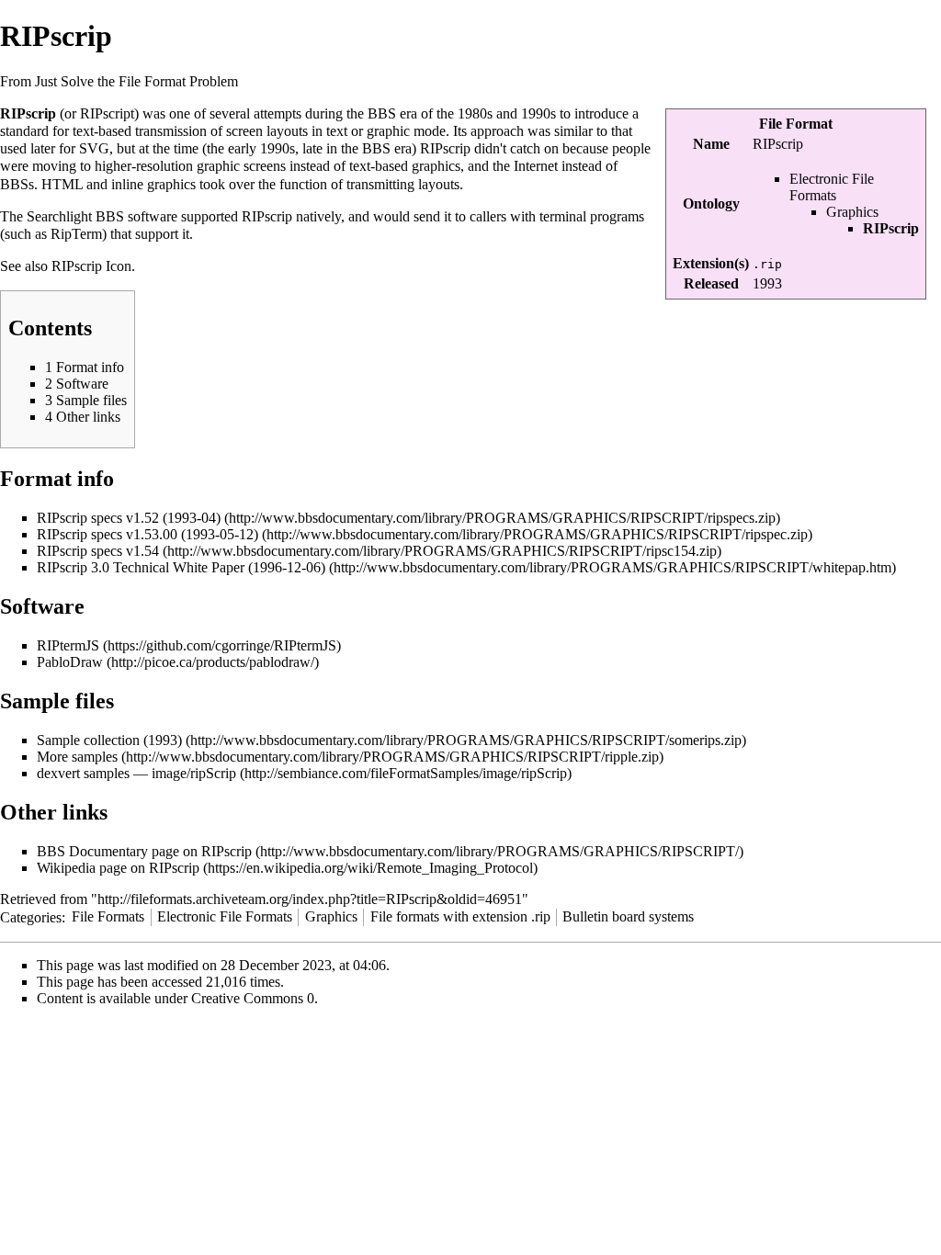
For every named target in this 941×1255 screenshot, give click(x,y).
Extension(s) (711, 263)
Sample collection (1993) (109, 740)
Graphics (852, 212)
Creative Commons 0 (252, 998)
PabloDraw (70, 662)
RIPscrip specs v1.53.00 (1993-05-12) (147, 534)
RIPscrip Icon (91, 266)
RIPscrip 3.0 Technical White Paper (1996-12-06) (181, 567)
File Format (796, 123)
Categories (31, 916)
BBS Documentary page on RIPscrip (144, 851)
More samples (77, 756)
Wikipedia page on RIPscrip (118, 868)
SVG (94, 148)
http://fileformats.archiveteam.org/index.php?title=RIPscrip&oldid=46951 (309, 899)
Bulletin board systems (628, 916)
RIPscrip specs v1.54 (98, 551)
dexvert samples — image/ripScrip (136, 773)
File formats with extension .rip (460, 916)
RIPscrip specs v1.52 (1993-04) (129, 518)
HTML (62, 184)
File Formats (108, 916)
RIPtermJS (68, 645)
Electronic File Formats (831, 187)
